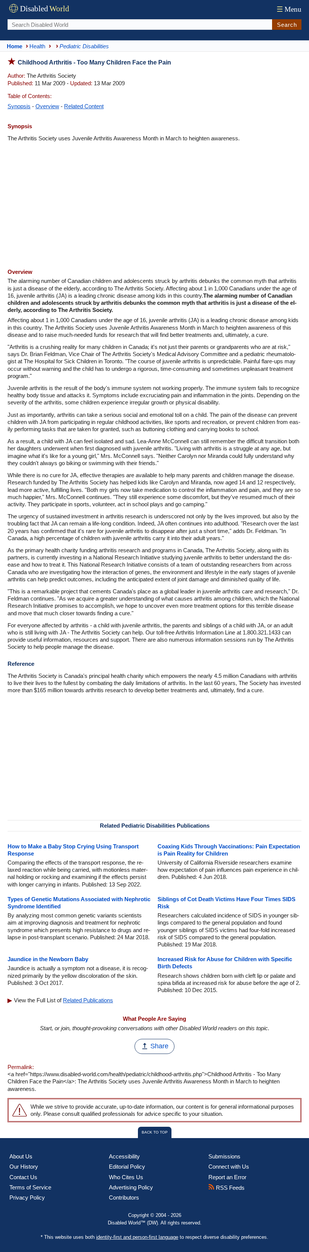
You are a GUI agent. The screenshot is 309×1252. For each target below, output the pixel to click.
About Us (20, 1156)
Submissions (224, 1156)
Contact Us (23, 1177)
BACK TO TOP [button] (155, 1132)
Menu (289, 9)
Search (287, 25)
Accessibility (124, 1156)
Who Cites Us (126, 1177)
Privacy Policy (27, 1197)
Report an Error (227, 1177)
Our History (23, 1166)
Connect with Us (228, 1166)
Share (159, 1046)
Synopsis (19, 106)
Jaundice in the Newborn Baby (48, 959)
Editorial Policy (127, 1166)
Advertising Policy (131, 1187)
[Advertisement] (154, 206)
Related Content (84, 106)
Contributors (124, 1197)
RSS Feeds (229, 1187)
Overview (47, 106)
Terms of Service (30, 1187)
